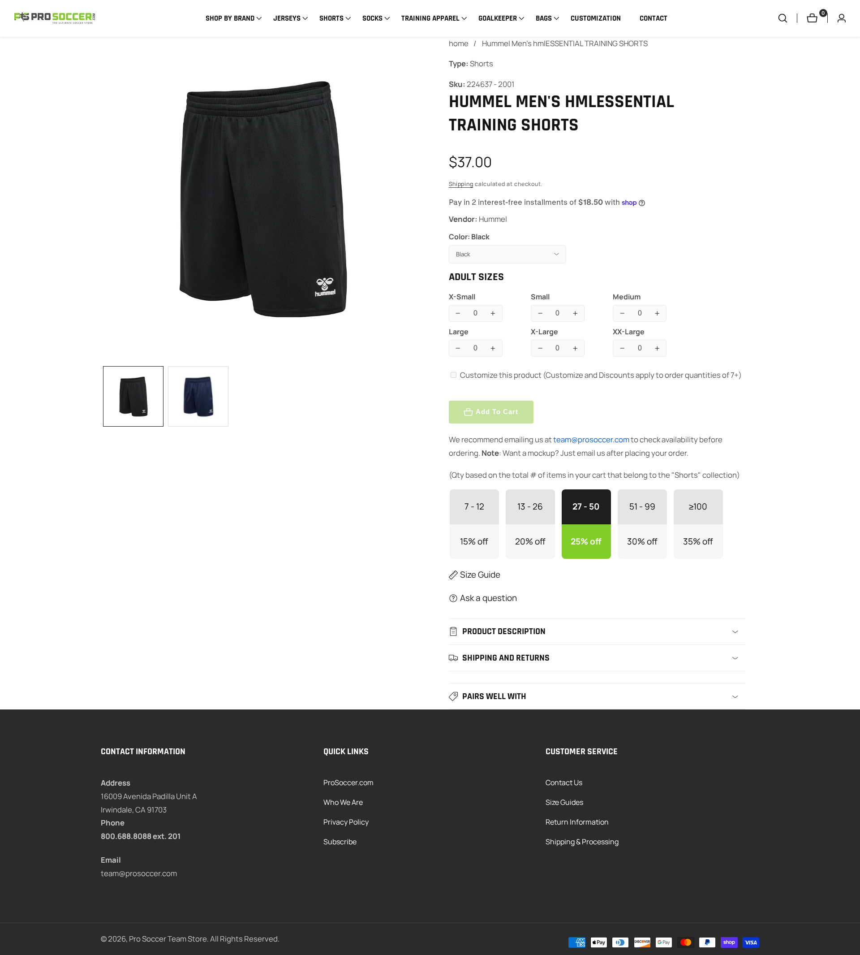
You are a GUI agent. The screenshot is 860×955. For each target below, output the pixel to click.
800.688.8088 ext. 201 (141, 836)
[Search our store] (787, 18)
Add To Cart (497, 411)
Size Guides (564, 802)
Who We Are (343, 802)
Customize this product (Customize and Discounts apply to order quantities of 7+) (601, 375)
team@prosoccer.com (591, 439)
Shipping (461, 184)
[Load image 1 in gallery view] (133, 396)
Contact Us (564, 782)
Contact (653, 18)
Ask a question (488, 598)
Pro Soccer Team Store (168, 939)
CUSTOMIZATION (596, 18)
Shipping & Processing (582, 842)
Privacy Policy (346, 822)
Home (459, 43)
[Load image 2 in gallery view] (198, 396)
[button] (230, 18)
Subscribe (340, 842)
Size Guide (480, 574)
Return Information (577, 822)
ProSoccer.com (348, 782)
